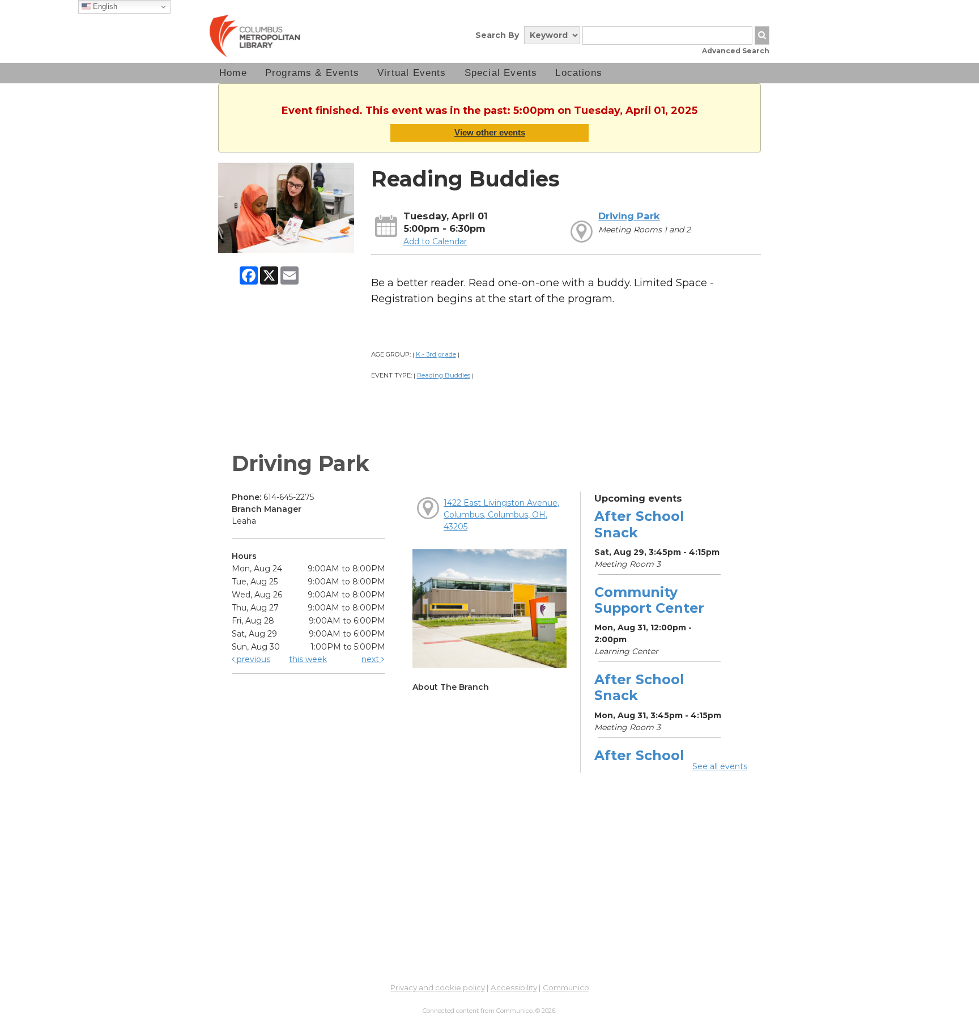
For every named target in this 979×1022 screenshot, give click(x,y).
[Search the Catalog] (762, 35)
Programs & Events (312, 72)
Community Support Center (649, 600)
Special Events (501, 72)
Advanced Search (735, 50)
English (104, 6)
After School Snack (639, 524)
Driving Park (629, 216)
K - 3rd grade (436, 354)
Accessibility (514, 987)
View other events (489, 132)
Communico (566, 987)
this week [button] (308, 659)
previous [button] (252, 659)
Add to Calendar (435, 241)
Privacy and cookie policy (437, 987)
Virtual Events (411, 72)
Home (233, 72)
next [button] (371, 659)
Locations (578, 72)
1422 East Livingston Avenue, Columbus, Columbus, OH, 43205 (501, 515)
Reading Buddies (443, 375)
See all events (719, 766)
